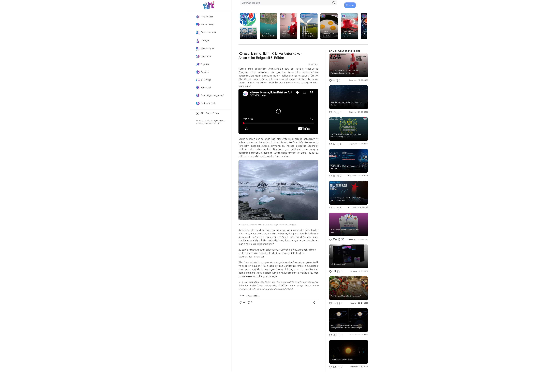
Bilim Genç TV (208, 48)
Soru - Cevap (207, 24)
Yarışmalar (206, 56)
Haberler (353, 271)
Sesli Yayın (206, 80)
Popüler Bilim (207, 16)
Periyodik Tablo (208, 103)
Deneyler (205, 40)
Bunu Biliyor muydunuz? (212, 95)
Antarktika (254, 296)
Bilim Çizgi (206, 87)
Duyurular (353, 80)
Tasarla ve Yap (208, 32)
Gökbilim (204, 64)
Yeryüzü (205, 72)
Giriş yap (350, 5)
